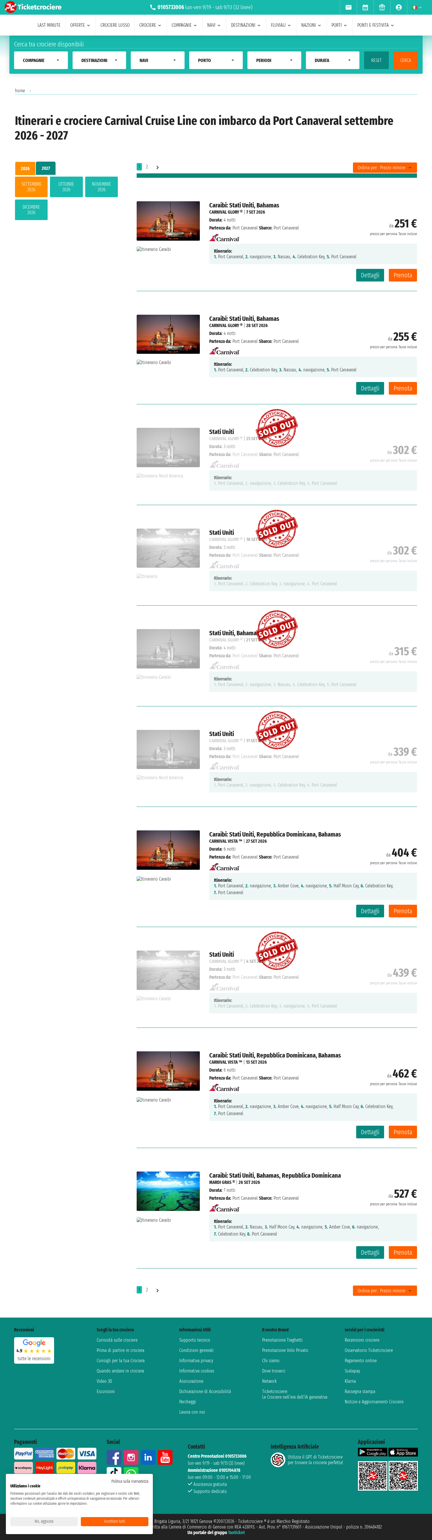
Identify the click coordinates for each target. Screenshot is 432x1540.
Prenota (403, 275)
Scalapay (352, 1371)
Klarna (350, 1381)
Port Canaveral (245, 228)
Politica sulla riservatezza (129, 1481)
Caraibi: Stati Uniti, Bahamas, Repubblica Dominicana (275, 1175)
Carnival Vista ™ (225, 841)
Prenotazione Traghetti (282, 1340)
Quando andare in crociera (120, 1371)
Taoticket (236, 1532)
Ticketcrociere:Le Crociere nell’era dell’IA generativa (294, 1394)
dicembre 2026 (31, 209)
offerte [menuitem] (77, 25)
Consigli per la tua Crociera (121, 1360)
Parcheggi (187, 1402)
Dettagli (370, 275)
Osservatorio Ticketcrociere (369, 1350)
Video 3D (104, 1381)
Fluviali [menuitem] (278, 25)
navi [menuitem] (211, 25)
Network (269, 1381)
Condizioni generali (196, 1350)
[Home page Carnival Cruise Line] (224, 236)
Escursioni (106, 1391)
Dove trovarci (273, 1371)
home (20, 90)
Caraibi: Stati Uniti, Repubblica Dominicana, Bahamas (275, 834)
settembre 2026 (31, 186)
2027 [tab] (46, 168)
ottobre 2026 (66, 186)
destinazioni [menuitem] (243, 25)
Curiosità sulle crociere (117, 1340)
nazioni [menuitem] (308, 25)
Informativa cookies (196, 1371)
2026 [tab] (25, 168)
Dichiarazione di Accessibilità (205, 1391)
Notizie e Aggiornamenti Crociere (374, 1402)
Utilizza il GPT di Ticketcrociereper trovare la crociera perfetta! (315, 1459)
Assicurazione (191, 1381)
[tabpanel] (66, 199)
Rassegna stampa (360, 1391)
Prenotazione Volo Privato (285, 1350)
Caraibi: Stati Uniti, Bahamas (244, 205)
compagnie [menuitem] (182, 25)
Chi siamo (270, 1360)
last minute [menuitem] (49, 25)
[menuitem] (348, 7)
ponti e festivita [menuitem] (373, 25)
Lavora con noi (192, 1412)
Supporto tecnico (194, 1340)
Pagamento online (361, 1360)
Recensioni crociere (362, 1340)
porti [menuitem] (336, 25)
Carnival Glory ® (225, 212)
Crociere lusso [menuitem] (115, 25)
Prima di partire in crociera (120, 1350)
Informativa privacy (196, 1360)
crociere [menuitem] (147, 25)
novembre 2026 (101, 186)
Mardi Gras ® (222, 1182)
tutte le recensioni (34, 1358)
